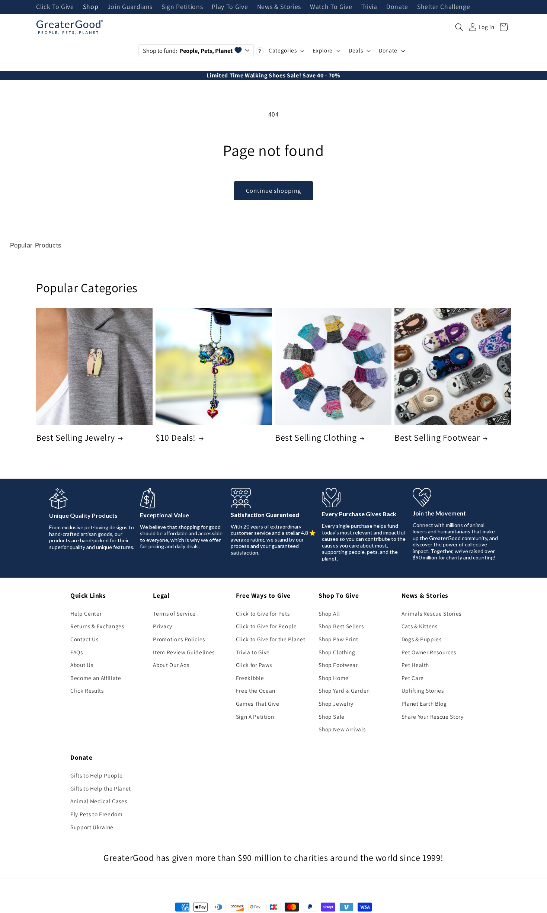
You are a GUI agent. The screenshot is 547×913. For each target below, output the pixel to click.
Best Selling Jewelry (75, 437)
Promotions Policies (179, 639)
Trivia (369, 7)
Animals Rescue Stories (432, 613)
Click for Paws (254, 664)
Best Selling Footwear (437, 437)
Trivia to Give (253, 652)
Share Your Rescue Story (433, 716)
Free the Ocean (255, 690)
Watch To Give (331, 7)
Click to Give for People (266, 626)
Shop (91, 7)
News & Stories (279, 7)
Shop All (329, 613)
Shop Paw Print (338, 639)
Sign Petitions (182, 7)
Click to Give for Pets (263, 613)
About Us (81, 664)
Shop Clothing (337, 652)
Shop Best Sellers (341, 626)
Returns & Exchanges (97, 626)
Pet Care (413, 677)
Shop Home (334, 677)
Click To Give (55, 7)
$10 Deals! (176, 437)
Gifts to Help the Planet (100, 788)
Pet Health (415, 664)
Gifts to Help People (96, 775)
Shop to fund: (188, 51)
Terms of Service (174, 613)
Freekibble (250, 677)
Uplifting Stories (423, 690)
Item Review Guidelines (184, 652)
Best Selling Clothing (316, 437)
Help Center (86, 613)
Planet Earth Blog (424, 703)
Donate (397, 7)
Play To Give (230, 7)
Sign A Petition (255, 716)
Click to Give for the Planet (270, 639)
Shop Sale (332, 716)
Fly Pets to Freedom (96, 814)
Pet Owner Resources (429, 652)
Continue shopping (273, 190)
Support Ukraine (91, 827)
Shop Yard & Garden (344, 690)
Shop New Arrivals (342, 729)
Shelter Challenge (443, 7)
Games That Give (257, 703)
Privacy (162, 626)
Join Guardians (130, 7)
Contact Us (84, 639)
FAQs (76, 652)
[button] (459, 27)
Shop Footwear (338, 664)
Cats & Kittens (420, 626)
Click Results (87, 690)
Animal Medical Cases (98, 801)
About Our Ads (171, 664)
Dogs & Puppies (422, 639)
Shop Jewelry (336, 703)
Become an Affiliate (95, 677)
